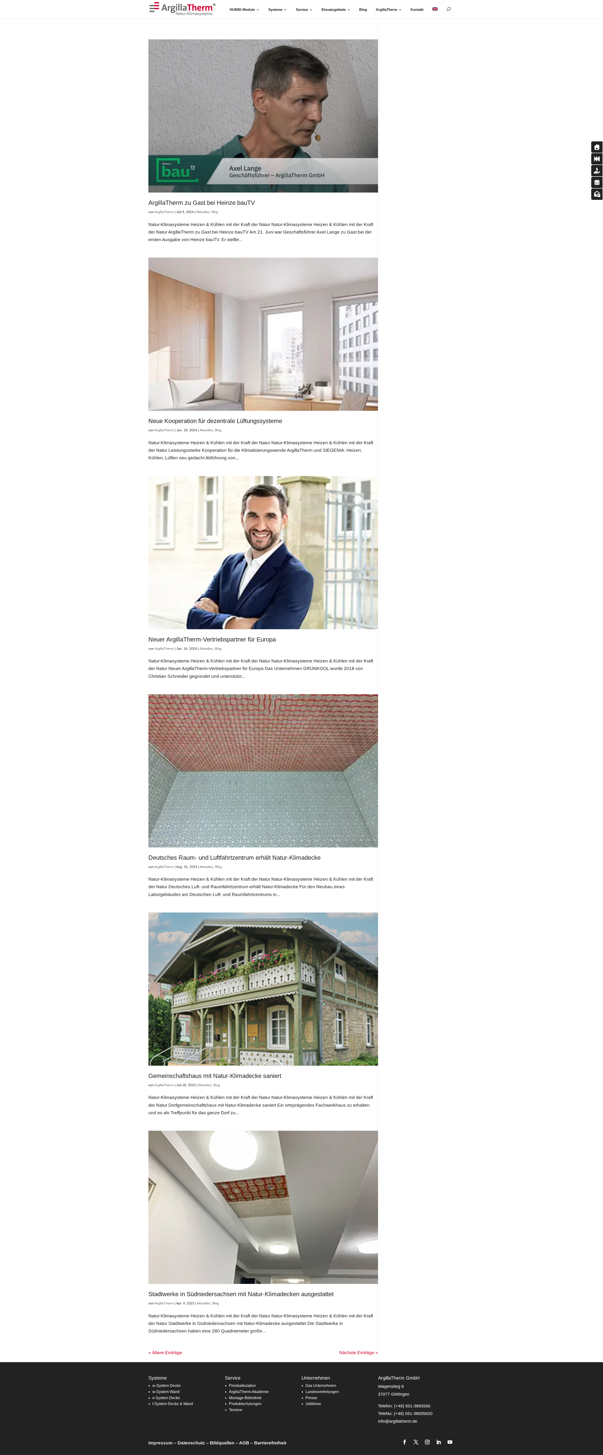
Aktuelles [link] (203, 212)
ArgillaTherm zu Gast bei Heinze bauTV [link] (201, 202)
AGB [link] (244, 1442)
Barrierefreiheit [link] (270, 1442)
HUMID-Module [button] (242, 10)
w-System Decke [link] (166, 1386)
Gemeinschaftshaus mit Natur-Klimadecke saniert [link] (214, 1075)
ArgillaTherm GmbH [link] (399, 1378)
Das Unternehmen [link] (321, 1386)
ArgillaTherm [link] (164, 212)
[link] (184, 8)
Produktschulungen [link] (245, 1404)
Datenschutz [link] (191, 1442)
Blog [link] (363, 10)
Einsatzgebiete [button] (334, 10)
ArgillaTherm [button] (386, 10)
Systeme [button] (275, 10)
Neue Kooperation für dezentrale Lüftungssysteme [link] (215, 420)
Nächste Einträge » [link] (358, 1352)
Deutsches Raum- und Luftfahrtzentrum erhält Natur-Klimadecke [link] (234, 857)
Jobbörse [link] (313, 1404)
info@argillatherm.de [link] (397, 1421)
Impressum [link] (160, 1442)
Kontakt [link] (417, 10)
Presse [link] (311, 1398)
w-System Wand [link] (165, 1392)
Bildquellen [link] (222, 1442)
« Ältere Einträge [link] (165, 1352)
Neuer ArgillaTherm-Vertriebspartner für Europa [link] (212, 639)
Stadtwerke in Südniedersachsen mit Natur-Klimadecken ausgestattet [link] (241, 1294)
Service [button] (302, 10)
